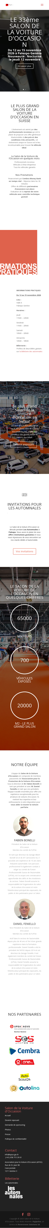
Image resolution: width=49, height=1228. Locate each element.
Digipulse (37, 1221)
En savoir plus (24, 66)
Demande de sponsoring (15, 1125)
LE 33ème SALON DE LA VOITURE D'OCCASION (24, 32)
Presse (7, 1134)
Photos (8, 1129)
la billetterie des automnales (30, 351)
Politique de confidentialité (15, 1139)
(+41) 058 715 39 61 (13, 1157)
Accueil (8, 1115)
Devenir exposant (23, 444)
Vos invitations (24, 551)
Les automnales (11, 1183)
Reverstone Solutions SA (29, 1224)
